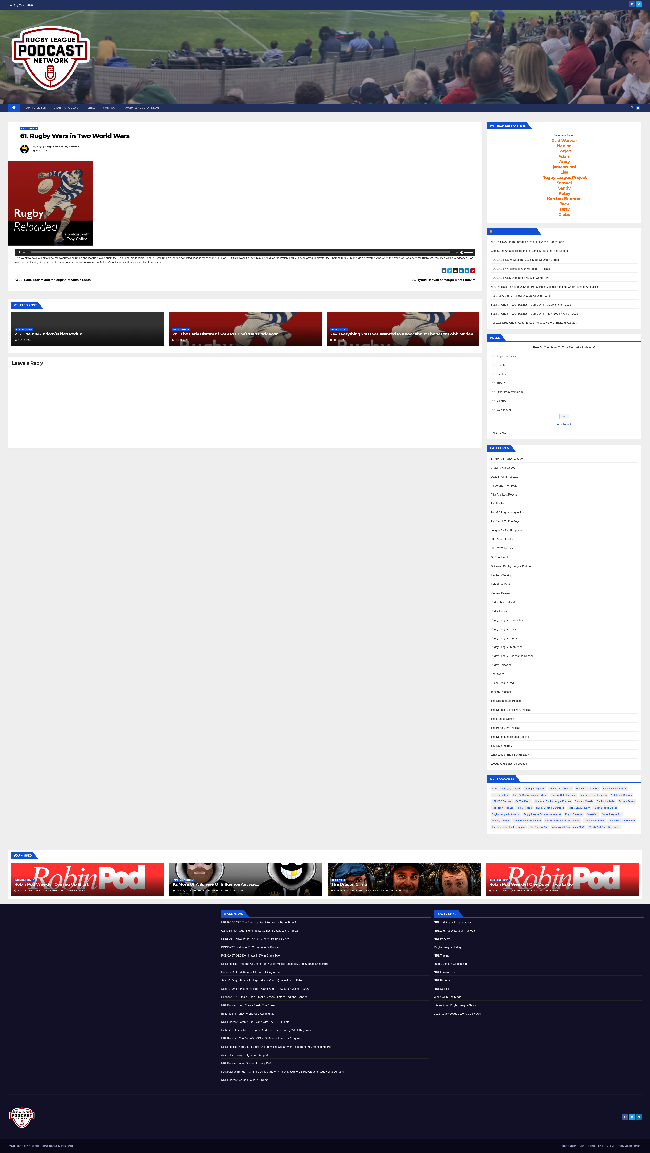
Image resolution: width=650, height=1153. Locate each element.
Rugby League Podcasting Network (58, 146)
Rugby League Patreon (141, 107)
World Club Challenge (447, 997)
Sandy (564, 188)
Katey (564, 193)
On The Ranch (500, 557)
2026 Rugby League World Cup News (457, 1013)
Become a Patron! (564, 135)
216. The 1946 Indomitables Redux (48, 334)
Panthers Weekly (501, 575)
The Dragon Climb (349, 884)
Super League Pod (502, 683)
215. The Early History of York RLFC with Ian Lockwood (225, 334)
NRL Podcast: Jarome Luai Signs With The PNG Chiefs (255, 1021)
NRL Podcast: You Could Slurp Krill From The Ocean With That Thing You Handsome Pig (276, 1046)
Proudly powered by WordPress (24, 1146)
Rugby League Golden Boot (451, 963)
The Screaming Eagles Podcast (510, 736)
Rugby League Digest (504, 638)
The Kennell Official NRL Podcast (511, 709)
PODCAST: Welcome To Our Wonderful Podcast (520, 268)
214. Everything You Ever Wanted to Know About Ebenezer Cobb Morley (401, 334)
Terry (564, 209)
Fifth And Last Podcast (504, 494)
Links (92, 107)
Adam (564, 156)
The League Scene (502, 718)
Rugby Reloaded (29, 128)
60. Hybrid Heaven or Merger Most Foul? (442, 280)
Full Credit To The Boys (505, 521)
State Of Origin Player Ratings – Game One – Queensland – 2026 (531, 304)
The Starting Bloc (501, 745)
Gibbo (564, 214)
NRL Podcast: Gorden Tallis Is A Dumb (244, 1080)
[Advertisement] (110, 934)
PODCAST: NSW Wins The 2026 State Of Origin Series (525, 259)
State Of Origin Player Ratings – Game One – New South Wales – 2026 (534, 313)
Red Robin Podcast (503, 602)
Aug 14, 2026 (499, 890)
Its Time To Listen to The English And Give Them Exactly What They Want (266, 1030)
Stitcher (501, 374)
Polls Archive (499, 433)
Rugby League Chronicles (507, 620)
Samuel (564, 182)
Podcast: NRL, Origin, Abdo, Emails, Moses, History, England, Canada (534, 322)
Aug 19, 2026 (183, 890)
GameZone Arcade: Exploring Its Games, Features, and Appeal (529, 250)
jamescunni (564, 166)
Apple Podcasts (506, 356)
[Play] (19, 252)
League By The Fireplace (506, 530)
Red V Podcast (500, 611)
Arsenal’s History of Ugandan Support (244, 1055)
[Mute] (461, 252)
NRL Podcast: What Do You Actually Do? (246, 1063)
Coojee (564, 151)
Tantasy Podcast (501, 691)
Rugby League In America (507, 647)
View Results (564, 424)
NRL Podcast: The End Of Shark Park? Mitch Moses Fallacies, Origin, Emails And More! (545, 286)
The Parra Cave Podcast (506, 727)
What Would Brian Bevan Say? (510, 754)
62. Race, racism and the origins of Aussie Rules (54, 280)
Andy (564, 161)
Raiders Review (501, 593)
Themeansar (67, 1146)
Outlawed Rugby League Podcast (511, 566)
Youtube (502, 401)
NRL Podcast (442, 939)
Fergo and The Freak (504, 485)
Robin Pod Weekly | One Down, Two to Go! (531, 884)
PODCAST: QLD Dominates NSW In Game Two (520, 277)
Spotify (501, 365)
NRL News (235, 914)
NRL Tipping (441, 955)
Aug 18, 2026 (341, 890)
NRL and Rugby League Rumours (455, 930)
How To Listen (35, 107)
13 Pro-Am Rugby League (507, 458)
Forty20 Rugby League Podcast (510, 512)
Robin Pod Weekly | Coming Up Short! (51, 884)
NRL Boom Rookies (503, 539)
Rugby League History (447, 947)
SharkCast (497, 674)
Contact (110, 107)
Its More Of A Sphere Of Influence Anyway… (216, 884)
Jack (564, 203)
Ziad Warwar (564, 140)
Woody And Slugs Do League (509, 763)
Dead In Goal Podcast (504, 476)
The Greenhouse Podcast (506, 700)
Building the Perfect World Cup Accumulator (248, 1013)
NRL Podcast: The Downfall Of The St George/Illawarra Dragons (260, 1038)
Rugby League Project (564, 177)
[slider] (469, 252)
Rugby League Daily (503, 629)
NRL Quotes (441, 988)
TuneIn (501, 383)
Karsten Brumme (564, 198)
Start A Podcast (66, 107)
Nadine (564, 145)
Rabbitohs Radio (501, 584)
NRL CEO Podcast (502, 548)
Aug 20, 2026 (25, 890)
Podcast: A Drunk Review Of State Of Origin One (520, 295)
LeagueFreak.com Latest (514, 231)
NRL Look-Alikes (444, 972)
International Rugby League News (455, 1005)
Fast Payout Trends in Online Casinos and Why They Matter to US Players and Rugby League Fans (282, 1071)
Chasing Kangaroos (503, 467)
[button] (632, 107)
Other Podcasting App (510, 392)
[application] (245, 252)
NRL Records (442, 980)
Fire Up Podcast (501, 503)
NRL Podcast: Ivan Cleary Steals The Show (248, 1005)
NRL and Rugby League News (452, 922)
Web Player (504, 410)
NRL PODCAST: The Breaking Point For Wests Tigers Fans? (528, 241)
